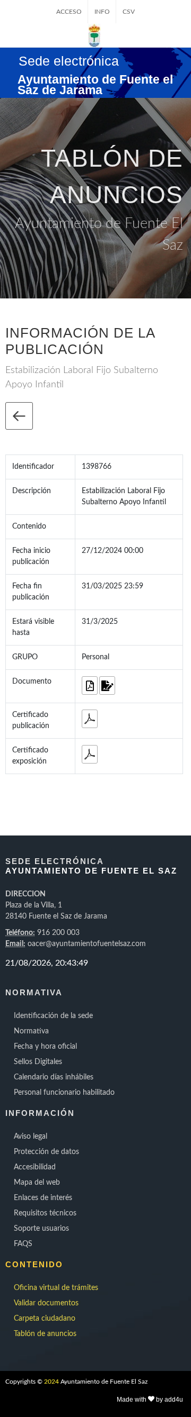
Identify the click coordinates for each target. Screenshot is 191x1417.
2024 (51, 1381)
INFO (102, 11)
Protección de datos (46, 1152)
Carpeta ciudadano (44, 1318)
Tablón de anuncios (45, 1334)
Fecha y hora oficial (45, 1046)
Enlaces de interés (43, 1198)
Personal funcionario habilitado (64, 1092)
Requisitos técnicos (45, 1213)
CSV (129, 11)
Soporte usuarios (41, 1228)
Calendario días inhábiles (53, 1077)
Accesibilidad (35, 1167)
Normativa (31, 1031)
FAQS (23, 1244)
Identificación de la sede (53, 1016)
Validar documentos (46, 1303)
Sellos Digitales (38, 1062)
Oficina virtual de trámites (56, 1288)
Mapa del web (37, 1182)
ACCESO (69, 11)
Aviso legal (30, 1136)
